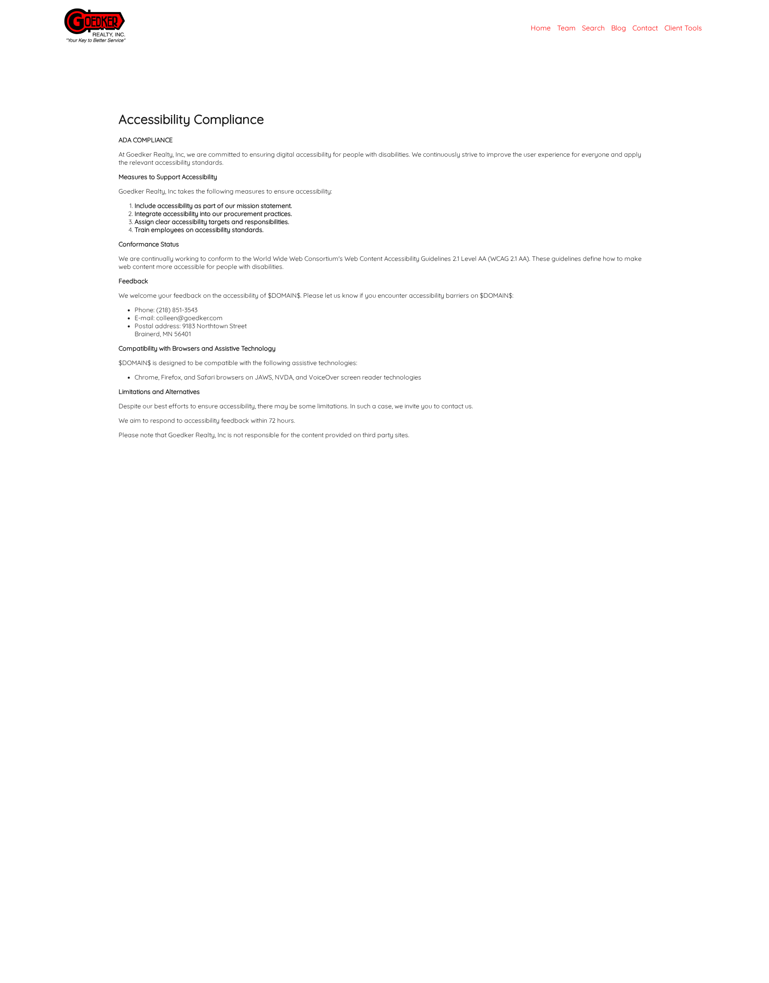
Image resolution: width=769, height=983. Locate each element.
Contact (645, 27)
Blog (618, 27)
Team (566, 27)
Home (541, 27)
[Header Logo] (64, 42)
